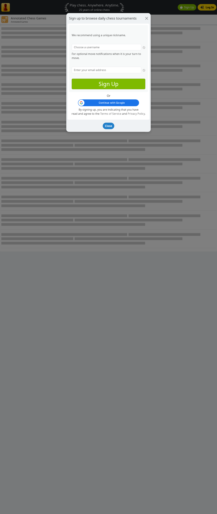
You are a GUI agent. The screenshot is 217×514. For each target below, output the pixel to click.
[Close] (146, 18)
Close (108, 126)
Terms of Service (110, 114)
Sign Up (109, 84)
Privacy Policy (136, 114)
